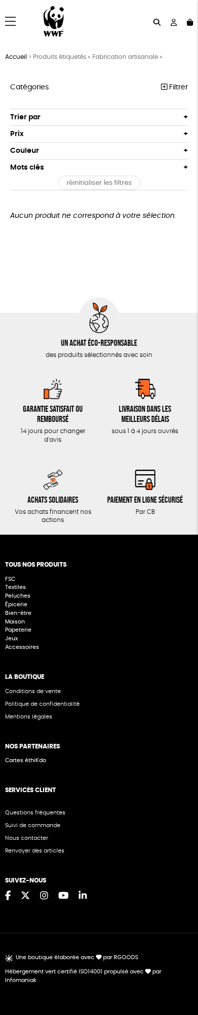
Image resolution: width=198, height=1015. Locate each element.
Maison (15, 622)
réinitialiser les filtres (99, 183)
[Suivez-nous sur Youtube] (63, 896)
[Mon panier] (190, 21)
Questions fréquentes (35, 812)
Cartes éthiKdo (25, 760)
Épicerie (17, 604)
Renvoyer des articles (34, 851)
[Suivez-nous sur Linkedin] (83, 896)
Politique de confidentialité (42, 704)
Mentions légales (28, 716)
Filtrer (177, 87)
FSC (10, 579)
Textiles (15, 587)
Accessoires (23, 647)
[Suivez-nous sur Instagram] (44, 896)
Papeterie (18, 630)
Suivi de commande (32, 825)
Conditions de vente (33, 691)
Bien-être (18, 613)
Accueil (16, 57)
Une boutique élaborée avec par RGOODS (77, 957)
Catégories (29, 87)
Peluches (17, 596)
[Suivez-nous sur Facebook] (8, 896)
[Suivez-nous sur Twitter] (25, 896)
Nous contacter (26, 838)
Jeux (11, 638)
